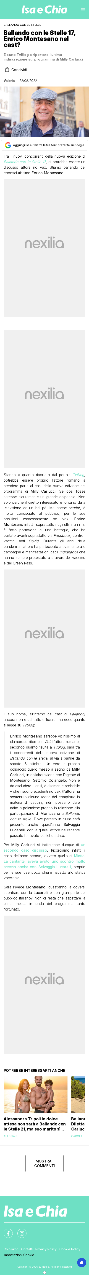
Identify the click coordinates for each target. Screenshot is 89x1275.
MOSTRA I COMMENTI (44, 1163)
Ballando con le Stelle (22, 24)
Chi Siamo (11, 1249)
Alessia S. (11, 1136)
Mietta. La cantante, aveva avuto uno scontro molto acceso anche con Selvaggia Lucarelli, (44, 861)
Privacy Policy (46, 1249)
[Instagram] (19, 1230)
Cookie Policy (69, 1249)
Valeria (9, 81)
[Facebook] (5, 1230)
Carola (77, 1136)
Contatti (27, 1249)
